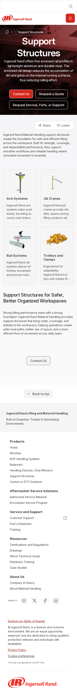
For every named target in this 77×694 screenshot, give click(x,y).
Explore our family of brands (26, 621)
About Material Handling (25, 588)
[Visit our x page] (34, 600)
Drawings (16, 550)
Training (15, 529)
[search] (70, 6)
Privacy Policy (17, 650)
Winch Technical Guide (25, 556)
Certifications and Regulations (29, 544)
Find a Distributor (21, 523)
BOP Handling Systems (24, 459)
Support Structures (22, 476)
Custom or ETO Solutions (26, 481)
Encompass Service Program (28, 502)
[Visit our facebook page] (45, 600)
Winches (15, 453)
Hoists (14, 447)
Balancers (16, 464)
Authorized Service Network (28, 497)
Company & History (22, 582)
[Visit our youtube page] (24, 600)
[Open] (70, 18)
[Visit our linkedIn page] (56, 600)
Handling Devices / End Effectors (31, 470)
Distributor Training (22, 562)
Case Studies (18, 567)
